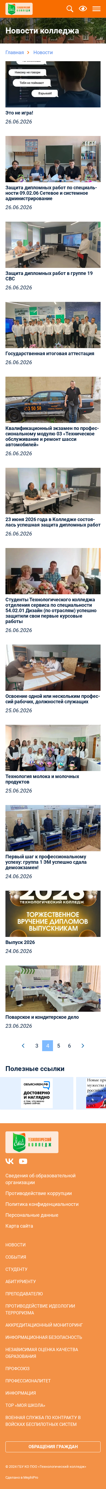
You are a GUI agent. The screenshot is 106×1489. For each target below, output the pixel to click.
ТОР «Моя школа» (25, 1405)
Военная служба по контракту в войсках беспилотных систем (43, 1421)
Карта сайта (19, 1226)
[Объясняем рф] (36, 1093)
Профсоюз (17, 1368)
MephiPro (30, 1477)
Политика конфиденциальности (42, 1204)
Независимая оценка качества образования (41, 1353)
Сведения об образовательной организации (40, 1179)
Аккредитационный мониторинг (44, 1325)
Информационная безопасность (43, 1337)
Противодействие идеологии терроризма (40, 1309)
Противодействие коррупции (38, 1193)
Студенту (16, 1269)
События (15, 1257)
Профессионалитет (28, 1380)
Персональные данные (31, 1215)
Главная (14, 52)
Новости (15, 1244)
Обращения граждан (53, 1446)
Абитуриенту (20, 1281)
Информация (20, 1393)
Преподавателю (24, 1293)
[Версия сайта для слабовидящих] (83, 9)
